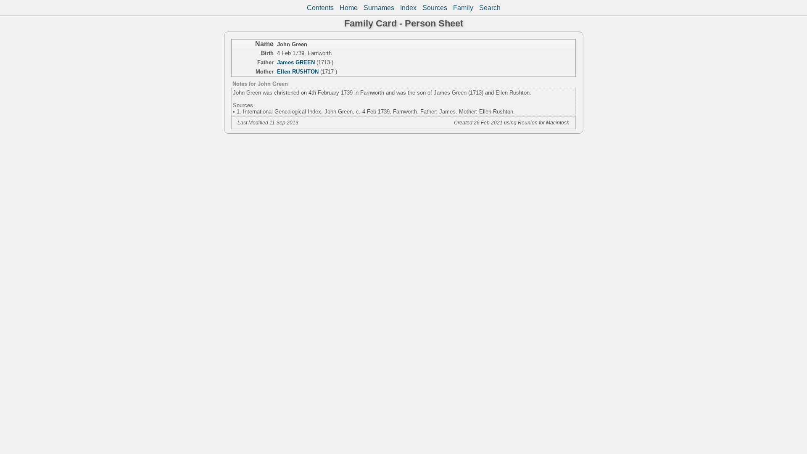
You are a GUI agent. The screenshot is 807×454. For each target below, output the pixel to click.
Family (463, 7)
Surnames (379, 7)
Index (408, 7)
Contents (320, 7)
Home (349, 7)
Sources (434, 7)
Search (490, 7)
